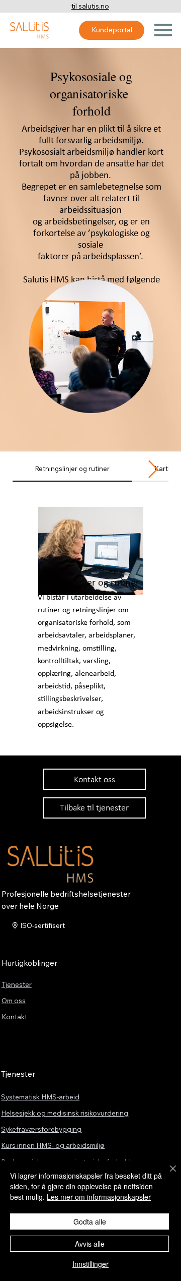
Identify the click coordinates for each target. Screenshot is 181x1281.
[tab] (72, 469)
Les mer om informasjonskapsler (99, 1197)
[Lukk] (167, 1174)
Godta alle (89, 1221)
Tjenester (17, 984)
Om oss (14, 1000)
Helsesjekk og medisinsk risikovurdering (64, 1113)
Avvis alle (90, 1244)
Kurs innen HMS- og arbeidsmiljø (53, 1145)
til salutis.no (90, 6)
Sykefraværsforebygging (41, 1129)
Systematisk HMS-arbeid (40, 1096)
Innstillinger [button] (90, 1264)
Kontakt (14, 1016)
